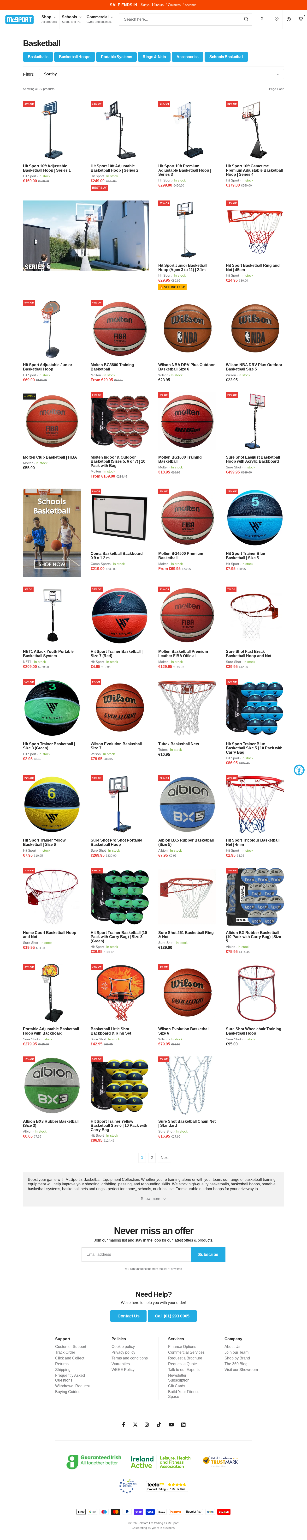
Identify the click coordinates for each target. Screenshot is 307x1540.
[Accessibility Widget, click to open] (299, 770)
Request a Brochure (185, 1358)
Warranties (121, 1364)
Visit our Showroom (241, 1370)
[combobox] (185, 19)
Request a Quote (182, 1364)
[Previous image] (28, 130)
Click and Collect (69, 1358)
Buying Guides (67, 1392)
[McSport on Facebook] (124, 1424)
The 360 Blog (236, 1364)
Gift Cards (176, 1386)
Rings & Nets (154, 57)
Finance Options (182, 1347)
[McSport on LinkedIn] (184, 1424)
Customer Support (70, 1347)
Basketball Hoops (74, 57)
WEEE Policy (123, 1370)
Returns (62, 1364)
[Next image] (76, 130)
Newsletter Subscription (178, 1377)
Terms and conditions (130, 1358)
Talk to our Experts (184, 1370)
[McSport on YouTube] (171, 1424)
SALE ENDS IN (123, 5)
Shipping (63, 1370)
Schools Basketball (226, 57)
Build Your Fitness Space (183, 1394)
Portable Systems (116, 57)
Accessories (187, 57)
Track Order (65, 1352)
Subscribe (208, 1254)
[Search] (246, 19)
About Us (232, 1347)
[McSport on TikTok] (159, 1424)
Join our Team (236, 1352)
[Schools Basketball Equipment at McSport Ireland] (52, 533)
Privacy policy (123, 1352)
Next (165, 1158)
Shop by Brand (237, 1358)
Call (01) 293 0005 (172, 1316)
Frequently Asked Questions (70, 1377)
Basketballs (38, 57)
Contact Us (128, 1316)
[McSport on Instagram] (147, 1424)
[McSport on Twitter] (135, 1425)
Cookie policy (123, 1347)
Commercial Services (186, 1352)
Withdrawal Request (72, 1386)
